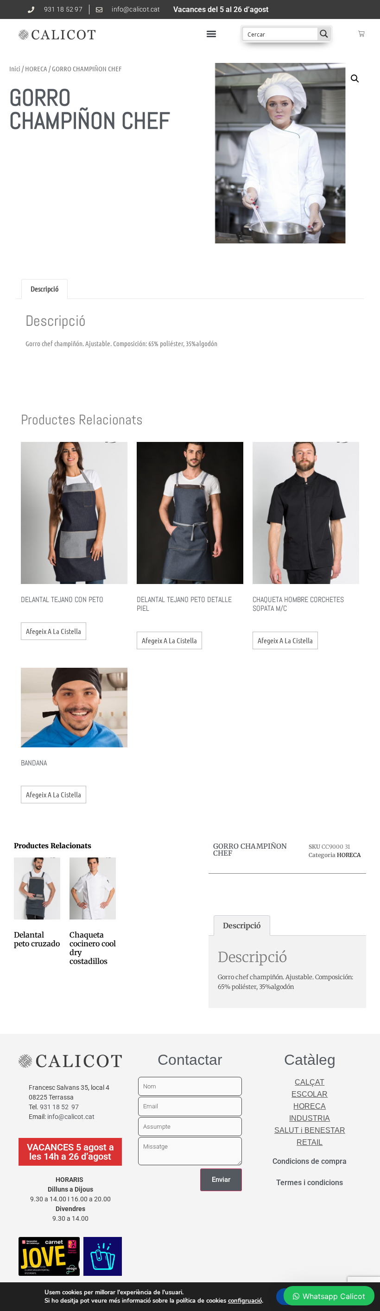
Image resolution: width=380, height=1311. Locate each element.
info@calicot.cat (71, 1116)
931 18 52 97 (59, 1107)
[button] (211, 34)
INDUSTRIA (309, 1118)
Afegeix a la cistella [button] (53, 631)
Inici (14, 68)
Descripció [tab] (44, 288)
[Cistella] (361, 34)
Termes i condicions (309, 1182)
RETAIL (310, 1142)
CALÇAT (309, 1082)
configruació (245, 1301)
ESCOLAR (309, 1094)
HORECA (36, 68)
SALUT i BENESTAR (309, 1130)
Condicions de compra (309, 1161)
